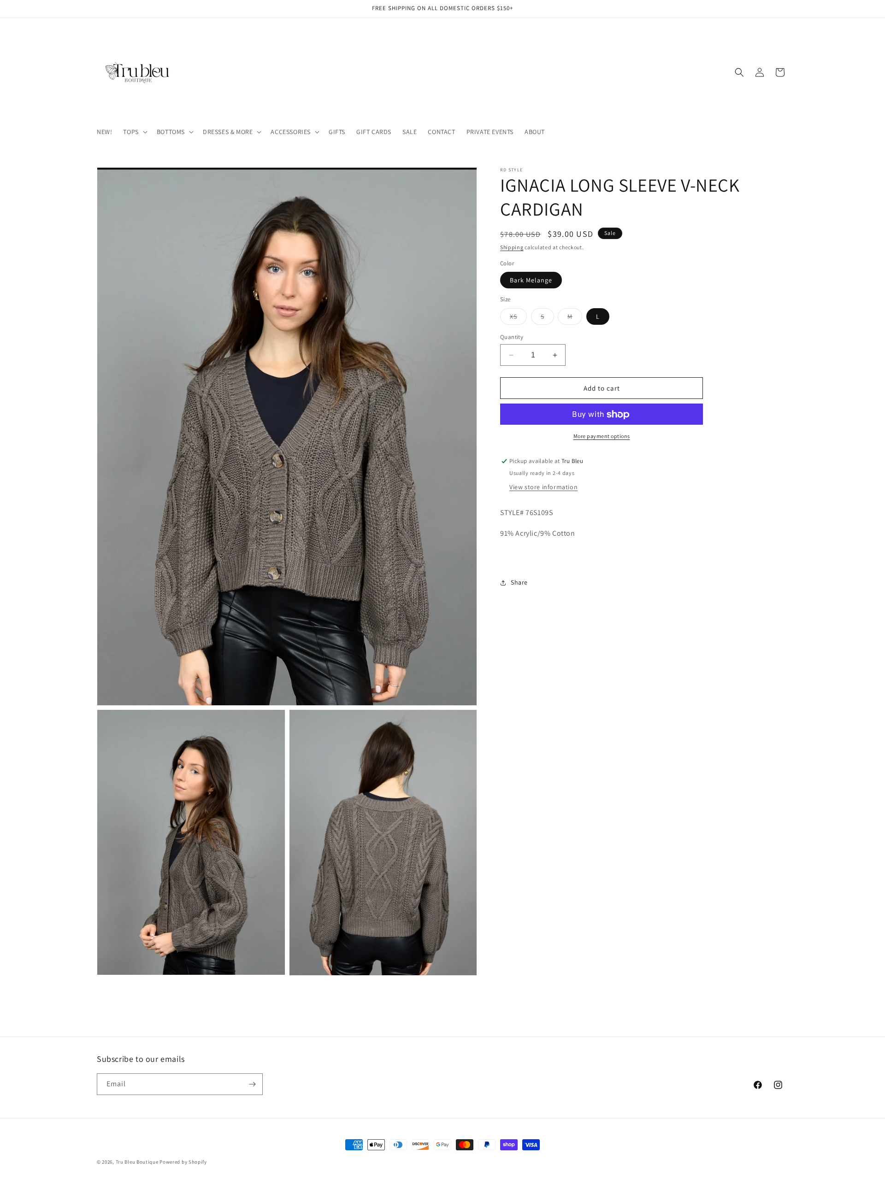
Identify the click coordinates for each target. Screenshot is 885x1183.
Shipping (512, 247)
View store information (543, 487)
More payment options (601, 436)
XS (518, 318)
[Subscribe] (252, 1084)
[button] (134, 131)
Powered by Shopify (183, 1162)
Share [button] (519, 582)
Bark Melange (531, 280)
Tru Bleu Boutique (137, 1162)
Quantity (511, 337)
